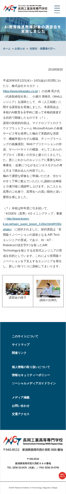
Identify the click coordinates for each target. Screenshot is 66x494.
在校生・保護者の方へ (42, 48)
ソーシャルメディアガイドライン (34, 383)
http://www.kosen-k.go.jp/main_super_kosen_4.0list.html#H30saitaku (32, 224)
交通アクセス (21, 414)
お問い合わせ (21, 405)
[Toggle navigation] (57, 9)
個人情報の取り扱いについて (31, 367)
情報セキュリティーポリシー (31, 375)
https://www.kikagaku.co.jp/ (20, 91)
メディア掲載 (21, 397)
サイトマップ (21, 344)
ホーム (7, 48)
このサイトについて (25, 336)
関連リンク (19, 352)
